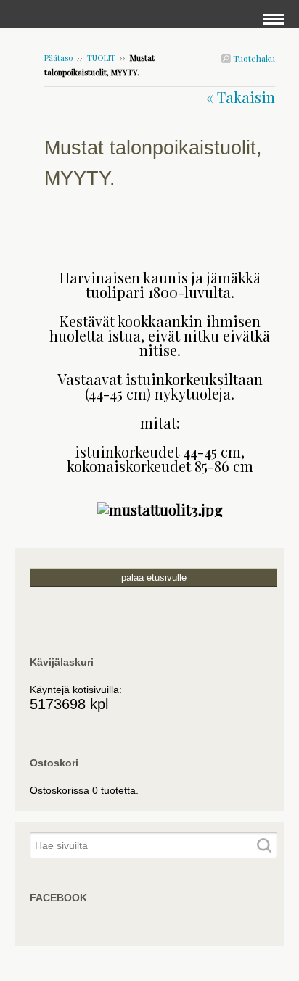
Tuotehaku (253, 58)
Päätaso (58, 57)
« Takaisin (240, 97)
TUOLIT (101, 57)
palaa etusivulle (154, 577)
